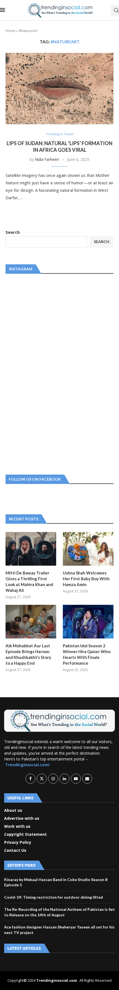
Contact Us (15, 850)
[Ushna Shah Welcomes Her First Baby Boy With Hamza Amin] (88, 549)
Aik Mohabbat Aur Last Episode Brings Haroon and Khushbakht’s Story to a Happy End (28, 654)
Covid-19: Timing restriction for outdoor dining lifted (53, 897)
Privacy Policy (17, 842)
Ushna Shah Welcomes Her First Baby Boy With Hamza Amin (86, 578)
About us (13, 810)
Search (13, 232)
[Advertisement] (47, 373)
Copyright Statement (25, 834)
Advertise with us (21, 818)
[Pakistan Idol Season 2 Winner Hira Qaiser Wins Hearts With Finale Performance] (88, 621)
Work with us (17, 826)
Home (10, 30)
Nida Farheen (47, 159)
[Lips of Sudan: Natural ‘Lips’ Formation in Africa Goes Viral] (59, 88)
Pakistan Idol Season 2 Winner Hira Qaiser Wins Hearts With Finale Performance (87, 654)
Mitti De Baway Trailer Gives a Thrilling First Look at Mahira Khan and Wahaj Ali (29, 581)
